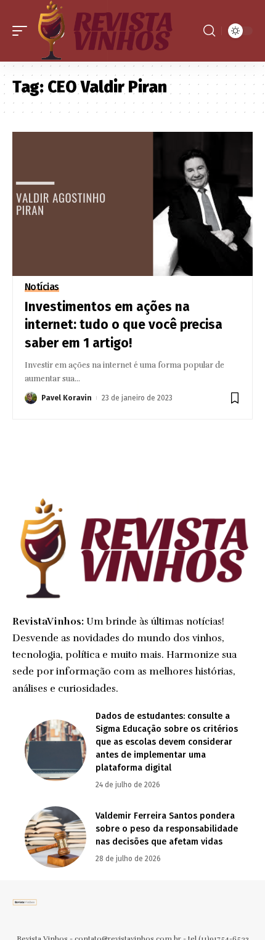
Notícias (42, 287)
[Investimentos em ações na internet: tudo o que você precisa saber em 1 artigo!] (132, 204)
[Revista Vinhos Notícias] (104, 31)
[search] (209, 31)
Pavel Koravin (66, 398)
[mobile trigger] (22, 31)
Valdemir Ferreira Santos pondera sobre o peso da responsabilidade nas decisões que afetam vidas (167, 829)
